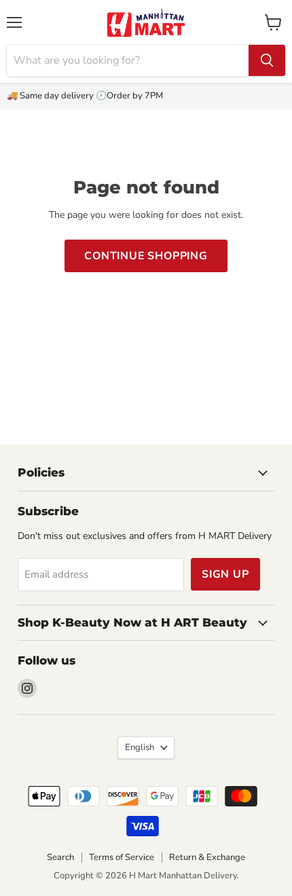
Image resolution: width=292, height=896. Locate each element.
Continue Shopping (146, 255)
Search (60, 857)
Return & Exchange (207, 857)
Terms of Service (121, 857)
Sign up (225, 574)
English (139, 747)
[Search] (267, 60)
